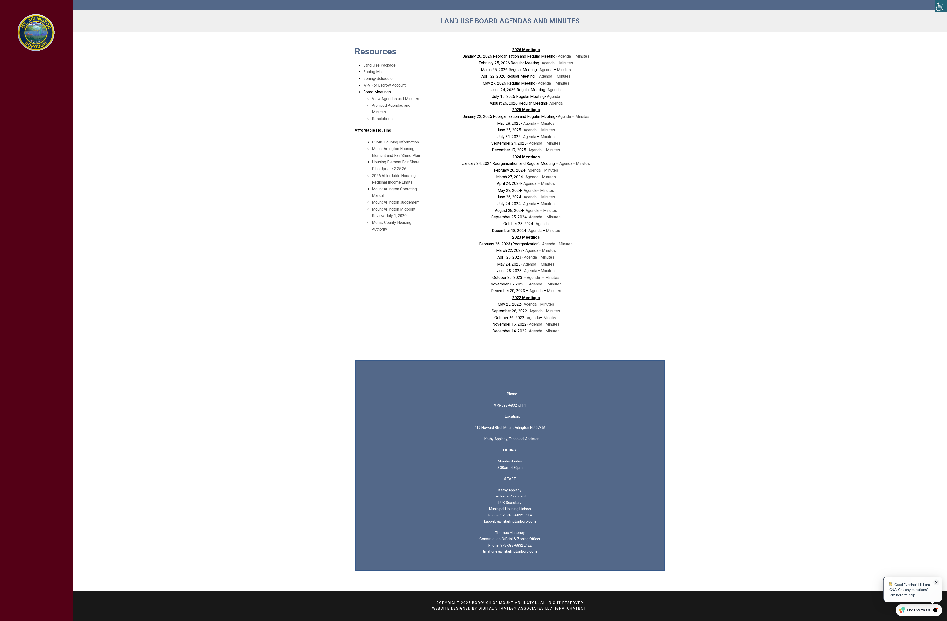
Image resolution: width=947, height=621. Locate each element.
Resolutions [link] (382, 118)
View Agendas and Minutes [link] (395, 98)
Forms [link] (22, 117)
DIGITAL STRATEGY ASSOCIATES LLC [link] (515, 608)
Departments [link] (30, 90)
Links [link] (21, 130)
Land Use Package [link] (379, 65)
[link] (941, 6)
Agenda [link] (564, 56)
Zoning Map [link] (373, 72)
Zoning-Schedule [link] (378, 78)
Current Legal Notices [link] (31, 147)
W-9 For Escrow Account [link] (384, 85)
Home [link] (21, 64)
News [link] (21, 104)
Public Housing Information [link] (395, 142)
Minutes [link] (582, 56)
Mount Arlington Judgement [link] (395, 202)
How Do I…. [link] (26, 164)
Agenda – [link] (532, 264)
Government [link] (29, 77)
